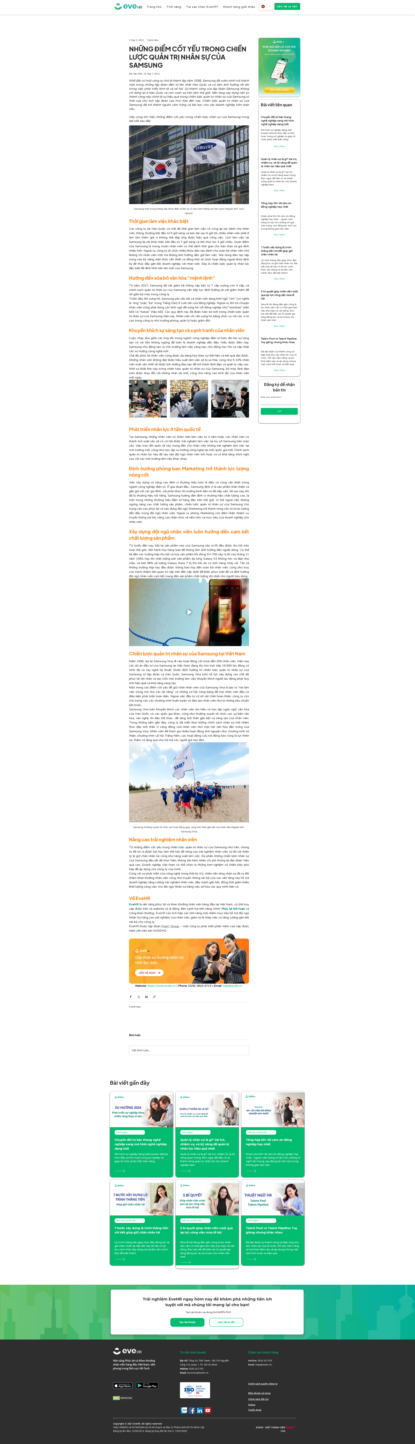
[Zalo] (184, 1410)
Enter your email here (271, 397)
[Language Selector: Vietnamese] (266, 6)
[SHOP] (124, 1171)
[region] (280, 132)
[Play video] (189, 612)
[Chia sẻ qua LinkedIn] (146, 996)
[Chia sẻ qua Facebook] (130, 996)
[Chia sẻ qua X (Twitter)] (138, 996)
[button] (174, 6)
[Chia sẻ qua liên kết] (154, 996)
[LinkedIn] (200, 1410)
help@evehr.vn (263, 1364)
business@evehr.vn (197, 1372)
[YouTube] (208, 1410)
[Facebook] (192, 1410)
